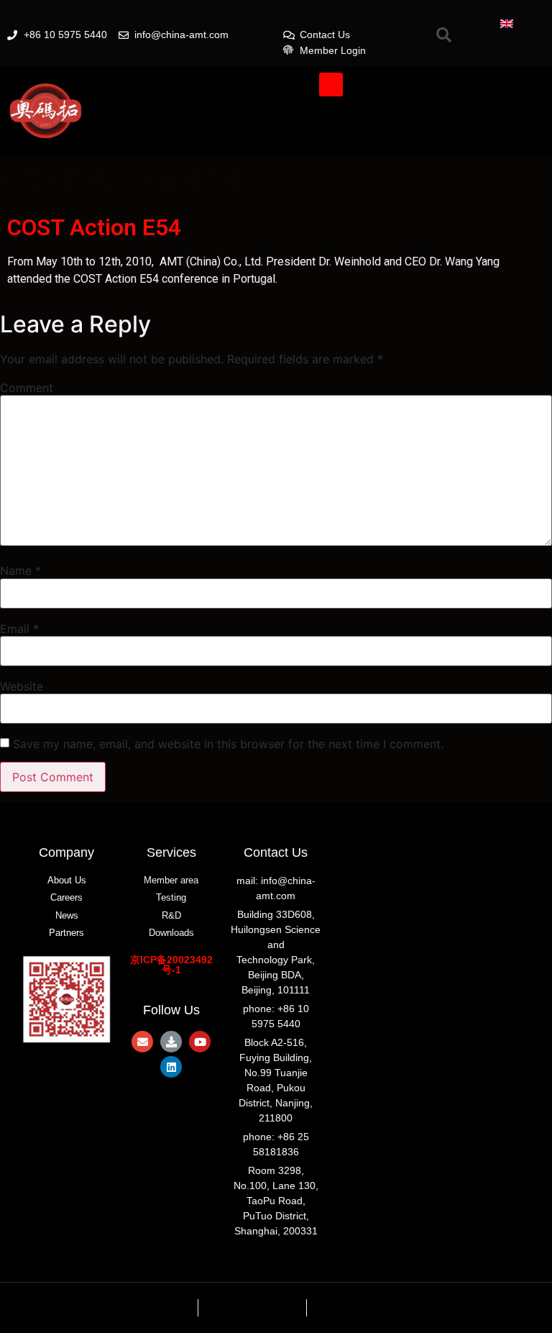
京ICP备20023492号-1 (171, 964)
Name (20, 570)
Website (21, 686)
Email (19, 628)
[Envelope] (142, 1041)
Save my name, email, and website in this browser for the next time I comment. (228, 744)
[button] (331, 84)
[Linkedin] (171, 1067)
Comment (26, 387)
